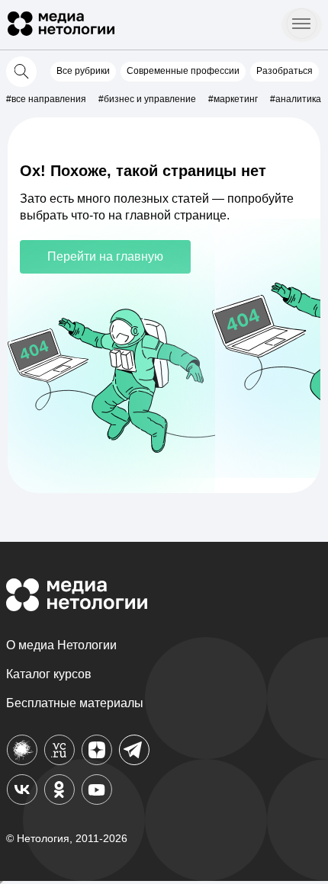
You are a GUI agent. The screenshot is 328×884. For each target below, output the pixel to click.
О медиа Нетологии (61, 645)
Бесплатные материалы (74, 703)
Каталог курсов (49, 674)
